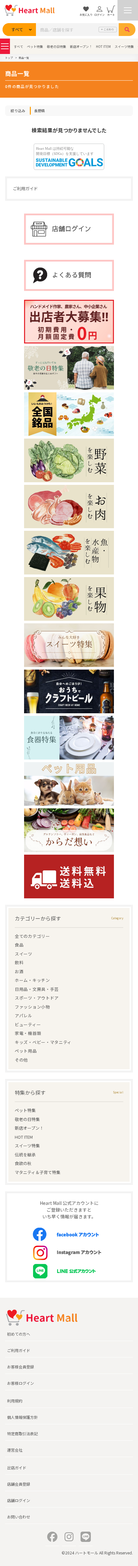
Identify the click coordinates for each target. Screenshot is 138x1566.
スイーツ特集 (124, 46)
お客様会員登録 (20, 1366)
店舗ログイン (18, 1500)
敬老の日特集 (56, 46)
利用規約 (14, 1400)
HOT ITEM (103, 46)
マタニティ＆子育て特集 (37, 1172)
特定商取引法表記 (22, 1433)
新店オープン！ (81, 46)
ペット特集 (35, 46)
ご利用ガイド (25, 188)
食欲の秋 (23, 1163)
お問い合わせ (18, 1516)
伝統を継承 (25, 1155)
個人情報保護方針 (22, 1417)
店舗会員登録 (18, 1484)
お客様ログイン (20, 1383)
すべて (18, 46)
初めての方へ (18, 1334)
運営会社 (14, 1450)
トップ (9, 57)
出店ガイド (16, 1467)
